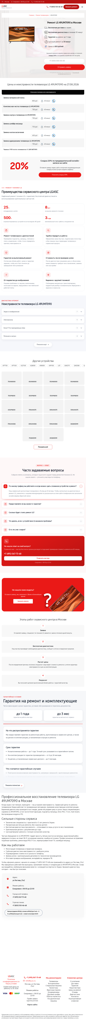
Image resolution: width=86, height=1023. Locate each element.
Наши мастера (74, 988)
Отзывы (75, 992)
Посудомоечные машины (53, 1000)
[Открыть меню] (82, 7)
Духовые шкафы (53, 994)
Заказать (53, 101)
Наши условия (11, 984)
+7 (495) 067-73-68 (38, 1)
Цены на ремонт (75, 990)
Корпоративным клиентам (75, 1000)
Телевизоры (53, 981)
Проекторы (53, 988)
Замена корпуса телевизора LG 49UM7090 (19, 115)
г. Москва (6, 1)
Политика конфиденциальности (11, 980)
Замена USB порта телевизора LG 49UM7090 (20, 150)
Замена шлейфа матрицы (13, 124)
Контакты (75, 996)
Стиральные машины (54, 986)
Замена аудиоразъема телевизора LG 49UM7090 (21, 141)
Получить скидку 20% (59, 175)
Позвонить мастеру (43, 558)
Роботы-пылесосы (54, 996)
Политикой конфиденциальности (68, 73)
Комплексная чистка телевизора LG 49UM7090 (21, 106)
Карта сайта (32, 1005)
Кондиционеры (53, 992)
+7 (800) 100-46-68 (20, 905)
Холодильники (53, 984)
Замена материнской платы (13, 98)
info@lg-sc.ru (31, 981)
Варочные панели (53, 990)
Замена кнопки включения (13, 132)
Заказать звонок (23, 601)
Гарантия (74, 986)
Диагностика (75, 994)
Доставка (74, 984)
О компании (74, 981)
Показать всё (43, 447)
